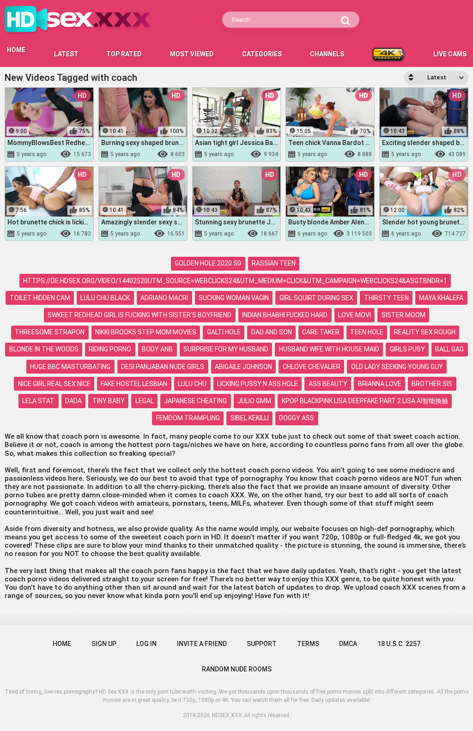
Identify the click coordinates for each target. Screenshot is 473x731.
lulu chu (192, 383)
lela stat (38, 401)
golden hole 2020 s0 (208, 263)
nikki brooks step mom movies (145, 332)
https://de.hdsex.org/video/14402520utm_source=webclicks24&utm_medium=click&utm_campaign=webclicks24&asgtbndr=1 (235, 280)
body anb (157, 349)
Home (62, 643)
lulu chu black (105, 298)
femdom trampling (188, 418)
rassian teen (274, 263)
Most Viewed (192, 54)
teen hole (366, 332)
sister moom (403, 315)
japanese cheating (195, 401)
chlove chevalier (311, 366)
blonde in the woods (44, 349)
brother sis (432, 383)
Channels (327, 54)
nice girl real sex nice (54, 383)
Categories (262, 54)
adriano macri (164, 298)
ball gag (449, 349)
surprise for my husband (225, 349)
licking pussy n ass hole (257, 383)
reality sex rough (424, 332)
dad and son (271, 332)
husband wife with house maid (329, 349)
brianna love (379, 383)
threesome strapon (50, 332)
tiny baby (108, 401)
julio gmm (254, 401)
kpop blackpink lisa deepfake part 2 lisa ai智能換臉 (365, 401)
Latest (66, 54)
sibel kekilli (249, 418)
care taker (321, 332)
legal (144, 401)
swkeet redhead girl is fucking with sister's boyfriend (139, 315)
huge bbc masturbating (70, 366)
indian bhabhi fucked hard (284, 315)
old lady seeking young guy (397, 366)
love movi (354, 315)
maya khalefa (441, 298)
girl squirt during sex (316, 298)
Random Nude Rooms (237, 669)
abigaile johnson (243, 366)
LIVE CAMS (450, 54)
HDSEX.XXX (227, 715)
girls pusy (407, 349)
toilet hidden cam (40, 298)
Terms (308, 643)
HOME (16, 50)
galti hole (224, 332)
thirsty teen (386, 298)
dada (73, 401)
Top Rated (124, 54)
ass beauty (328, 383)
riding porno (110, 349)
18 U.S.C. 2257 (398, 643)
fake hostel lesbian (134, 383)
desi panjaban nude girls (162, 366)
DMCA (348, 643)
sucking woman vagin (234, 298)
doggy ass (296, 418)
